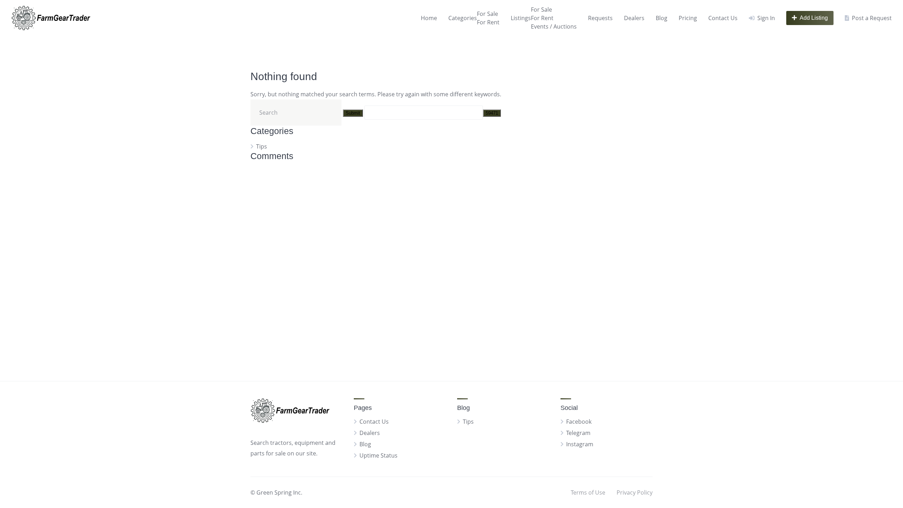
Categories (462, 18)
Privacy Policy (635, 492)
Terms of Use (588, 492)
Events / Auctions (554, 26)
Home (429, 18)
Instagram (579, 444)
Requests (600, 18)
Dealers (634, 18)
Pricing (688, 18)
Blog (661, 18)
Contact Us (723, 18)
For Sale (487, 14)
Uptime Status (378, 455)
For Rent (488, 22)
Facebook (579, 421)
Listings (521, 18)
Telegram (578, 433)
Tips (261, 146)
